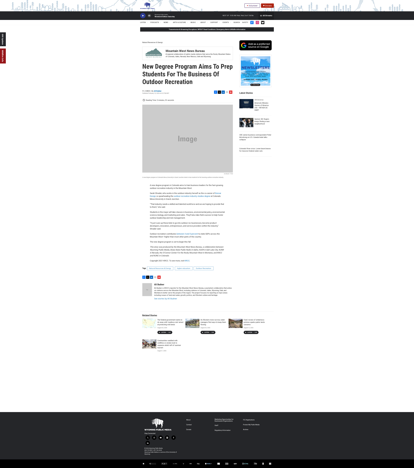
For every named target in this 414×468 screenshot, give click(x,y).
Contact (189, 425)
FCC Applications (249, 420)
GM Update (2, 39)
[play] (143, 15)
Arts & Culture (179, 22)
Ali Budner (158, 91)
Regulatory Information (223, 430)
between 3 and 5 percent (187, 234)
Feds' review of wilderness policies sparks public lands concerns (254, 322)
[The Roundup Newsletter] (255, 71)
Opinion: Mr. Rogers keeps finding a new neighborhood (262, 121)
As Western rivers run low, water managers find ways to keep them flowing (213, 322)
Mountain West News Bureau (185, 51)
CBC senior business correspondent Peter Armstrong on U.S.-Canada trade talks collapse (255, 137)
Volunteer (253, 5)
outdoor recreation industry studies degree (192, 196)
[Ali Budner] (147, 289)
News (166, 22)
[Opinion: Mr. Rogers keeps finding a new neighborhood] (246, 122)
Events (226, 22)
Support (214, 22)
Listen (143, 22)
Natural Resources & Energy (152, 42)
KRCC (187, 261)
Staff (216, 425)
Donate (268, 6)
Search (237, 22)
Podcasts (154, 22)
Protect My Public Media (251, 425)
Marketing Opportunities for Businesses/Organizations (224, 420)
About (203, 22)
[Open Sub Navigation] (147, 22)
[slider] (152, 15)
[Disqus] (207, 383)
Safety (245, 22)
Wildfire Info (2, 56)
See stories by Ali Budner (165, 298)
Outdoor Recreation (203, 268)
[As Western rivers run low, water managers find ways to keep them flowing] (192, 323)
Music (193, 22)
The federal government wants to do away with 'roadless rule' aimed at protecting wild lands (170, 322)
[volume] (149, 15)
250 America (258, 100)
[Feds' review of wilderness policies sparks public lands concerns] (236, 323)
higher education (183, 268)
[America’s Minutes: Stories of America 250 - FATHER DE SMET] (246, 103)
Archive (245, 429)
